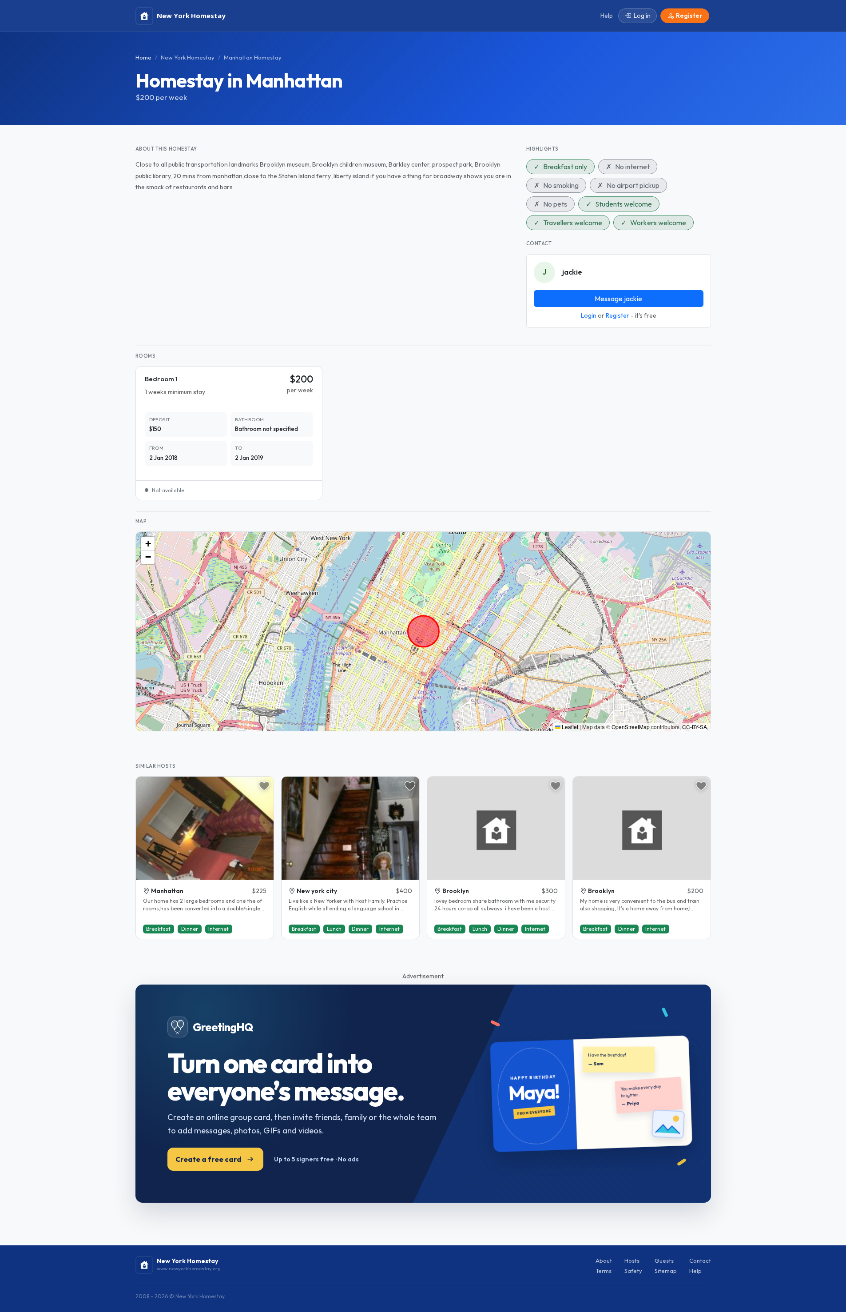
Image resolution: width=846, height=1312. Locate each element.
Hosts (631, 1260)
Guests (664, 1260)
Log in (642, 16)
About (604, 1260)
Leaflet (569, 726)
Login (588, 315)
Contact (700, 1260)
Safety (633, 1270)
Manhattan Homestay (253, 57)
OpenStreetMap (631, 726)
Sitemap (666, 1270)
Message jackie (618, 298)
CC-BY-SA (694, 726)
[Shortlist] (264, 786)
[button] (148, 543)
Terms (604, 1270)
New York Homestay (187, 57)
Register (617, 315)
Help (695, 1270)
